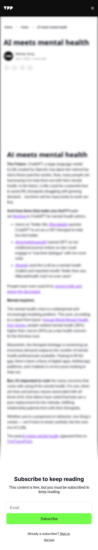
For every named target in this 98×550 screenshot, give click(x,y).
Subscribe (49, 518)
